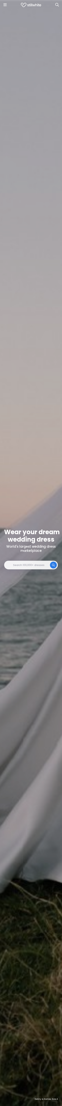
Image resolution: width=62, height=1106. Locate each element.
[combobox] (31, 565)
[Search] (57, 4)
